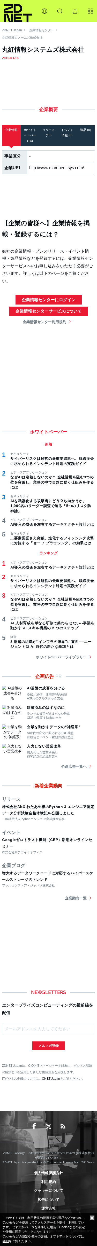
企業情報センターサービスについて (49, 311)
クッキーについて (48, 1190)
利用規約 (48, 1182)
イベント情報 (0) (67, 132)
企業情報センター (41, 30)
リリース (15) (48, 132)
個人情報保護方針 (48, 1173)
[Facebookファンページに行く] (34, 1126)
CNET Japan (51, 1078)
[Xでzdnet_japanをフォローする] (48, 1126)
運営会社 (48, 1208)
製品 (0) (85, 130)
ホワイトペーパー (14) (30, 135)
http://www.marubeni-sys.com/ (56, 168)
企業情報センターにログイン (49, 300)
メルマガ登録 (49, 1046)
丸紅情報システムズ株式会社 (22, 38)
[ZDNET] (18, 11)
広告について (48, 1199)
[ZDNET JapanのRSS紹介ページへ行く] (63, 1126)
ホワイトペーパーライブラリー (61, 657)
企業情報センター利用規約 (44, 322)
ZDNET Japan (12, 30)
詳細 (6, 1241)
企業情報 (11, 130)
